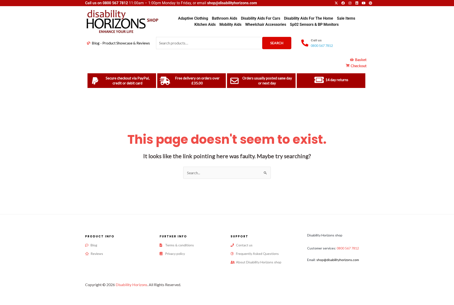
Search (276, 43)
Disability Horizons (131, 284)
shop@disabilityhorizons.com (337, 260)
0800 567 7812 (115, 3)
